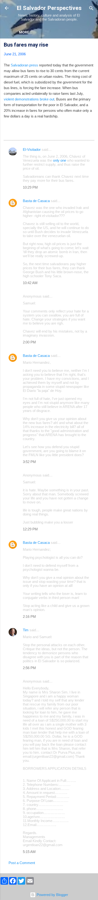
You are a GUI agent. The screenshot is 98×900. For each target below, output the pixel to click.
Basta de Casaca (36, 201)
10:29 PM (30, 187)
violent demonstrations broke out (29, 99)
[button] (91, 45)
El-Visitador (32, 149)
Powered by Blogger (52, 895)
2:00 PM (29, 342)
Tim (26, 630)
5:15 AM (29, 852)
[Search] (91, 8)
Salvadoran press (24, 65)
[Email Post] (16, 132)
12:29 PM (30, 529)
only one (59, 160)
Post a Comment (22, 863)
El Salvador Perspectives (49, 8)
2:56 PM (29, 668)
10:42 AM (30, 283)
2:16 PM (29, 616)
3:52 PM (29, 462)
